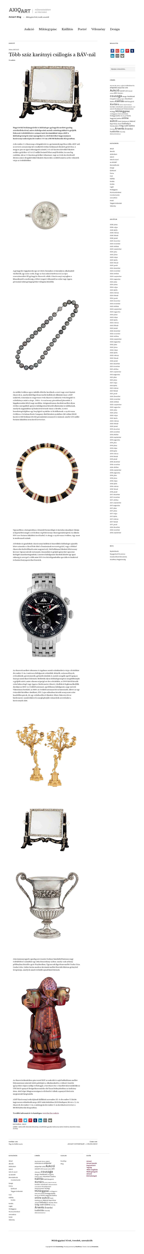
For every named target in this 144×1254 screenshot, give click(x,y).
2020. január (114, 426)
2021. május (113, 383)
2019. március (114, 453)
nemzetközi (113, 198)
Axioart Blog (15, 17)
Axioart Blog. (59, 1246)
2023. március (114, 323)
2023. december (115, 301)
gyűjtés (49, 1127)
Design (115, 29)
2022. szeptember (115, 339)
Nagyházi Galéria (115, 118)
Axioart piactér (92, 1163)
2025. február (114, 263)
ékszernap (35, 1127)
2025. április (114, 260)
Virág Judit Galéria (127, 126)
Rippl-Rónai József (116, 124)
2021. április (113, 385)
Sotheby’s (126, 123)
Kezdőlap (63, 1161)
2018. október (114, 467)
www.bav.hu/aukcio (51, 1113)
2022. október (114, 336)
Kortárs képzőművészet (126, 104)
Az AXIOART (113, 162)
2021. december (115, 363)
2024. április (114, 290)
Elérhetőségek (92, 1176)
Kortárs (114, 104)
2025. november (115, 243)
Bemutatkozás (114, 165)
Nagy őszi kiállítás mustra (16, 1143)
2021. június (113, 380)
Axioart (89, 1161)
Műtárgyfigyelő (92, 1172)
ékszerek (29, 1127)
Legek (112, 187)
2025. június (114, 254)
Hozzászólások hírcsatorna (118, 557)
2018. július (113, 475)
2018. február (114, 489)
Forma (112, 173)
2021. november (115, 366)
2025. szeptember (115, 249)
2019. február (114, 456)
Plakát (119, 121)
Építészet (113, 170)
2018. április (113, 483)
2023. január (114, 328)
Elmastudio (95, 1246)
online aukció (42, 1197)
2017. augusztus (115, 505)
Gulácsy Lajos (120, 99)
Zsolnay (15, 1128)
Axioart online (47, 1169)
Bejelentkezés (114, 551)
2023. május (114, 317)
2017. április (113, 516)
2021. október (114, 369)
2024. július (113, 282)
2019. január (113, 459)
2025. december (115, 241)
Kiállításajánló (129, 101)
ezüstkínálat (43, 1127)
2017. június (113, 511)
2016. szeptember (115, 533)
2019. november (115, 432)
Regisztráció (91, 1165)
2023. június (114, 314)
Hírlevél (89, 1174)
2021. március (114, 388)
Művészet (123, 116)
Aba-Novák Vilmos (115, 85)
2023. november (115, 303)
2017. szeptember (115, 503)
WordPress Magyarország (118, 559)
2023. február (114, 325)
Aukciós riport (114, 159)
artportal (113, 88)
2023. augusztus (115, 312)
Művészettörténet (115, 192)
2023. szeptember (115, 309)
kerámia (66, 1127)
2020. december (115, 396)
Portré (82, 29)
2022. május (114, 350)
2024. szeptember (115, 276)
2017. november (115, 497)
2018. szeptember (115, 470)
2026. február (114, 235)
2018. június (113, 478)
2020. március (114, 421)
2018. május (113, 481)
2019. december (115, 429)
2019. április (113, 451)
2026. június (114, 224)
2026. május (114, 227)
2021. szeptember (115, 372)
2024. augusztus (115, 279)
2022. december (115, 331)
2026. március (114, 233)
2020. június (114, 413)
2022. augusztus (115, 342)
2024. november (115, 271)
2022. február (114, 358)
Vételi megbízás (92, 1170)
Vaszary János (114, 126)
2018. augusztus (115, 473)
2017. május (113, 513)
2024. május (114, 287)
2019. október (114, 434)
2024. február (114, 295)
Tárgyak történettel (116, 203)
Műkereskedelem (129, 109)
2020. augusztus (115, 407)
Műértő (129, 116)
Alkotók (112, 151)
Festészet (131, 96)
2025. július (113, 252)
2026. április (114, 230)
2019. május (113, 448)
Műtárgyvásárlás (115, 116)
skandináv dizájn (75, 1127)
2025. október (114, 246)
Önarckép (122, 132)
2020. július (113, 410)
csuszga (116, 96)
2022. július (113, 344)
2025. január (114, 265)
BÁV (24, 1127)
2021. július (113, 377)
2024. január (114, 298)
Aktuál (112, 149)
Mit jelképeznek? (119, 109)
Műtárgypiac (48, 29)
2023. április (114, 320)
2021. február (114, 391)
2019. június (113, 445)
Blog (62, 1164)
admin (13, 60)
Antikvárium (113, 154)
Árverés (119, 128)
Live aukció (38, 1186)
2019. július (113, 443)
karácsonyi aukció (58, 1127)
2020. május (114, 415)
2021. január (113, 393)
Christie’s (120, 93)
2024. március (114, 293)
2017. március (114, 519)
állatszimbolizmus (115, 134)
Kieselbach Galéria (49, 1176)
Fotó (111, 176)
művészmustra (114, 195)
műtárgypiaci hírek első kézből (119, 114)
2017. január (113, 524)
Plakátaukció (125, 121)
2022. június (114, 347)
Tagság (89, 1167)
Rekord (132, 121)
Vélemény (98, 29)
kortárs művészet (116, 107)
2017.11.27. (16, 49)
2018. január (113, 492)
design (124, 96)
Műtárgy (112, 111)
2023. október (114, 306)
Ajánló (123, 85)
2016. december (115, 527)
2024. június (114, 284)
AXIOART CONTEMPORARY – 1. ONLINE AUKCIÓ (82, 1143)
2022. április (114, 352)
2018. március (114, 486)
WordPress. (78, 1246)
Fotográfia (113, 99)
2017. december (115, 494)
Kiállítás (67, 29)
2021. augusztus (115, 374)
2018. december (115, 462)
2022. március (114, 355)
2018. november (115, 464)
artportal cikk (123, 88)
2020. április (114, 418)
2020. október (114, 402)
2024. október (114, 273)
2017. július (113, 508)
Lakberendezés (127, 107)
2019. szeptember (115, 437)
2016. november (115, 530)
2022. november (115, 333)
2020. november (115, 399)
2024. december (115, 268)
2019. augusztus (115, 440)
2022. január (114, 361)
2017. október (114, 500)
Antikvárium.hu (129, 85)
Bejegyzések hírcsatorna (117, 554)
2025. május (114, 257)
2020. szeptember (115, 404)
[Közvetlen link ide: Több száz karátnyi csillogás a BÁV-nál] (53, 122)
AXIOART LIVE (124, 91)
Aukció (29, 29)
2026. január (114, 238)
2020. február (114, 423)
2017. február (114, 522)
